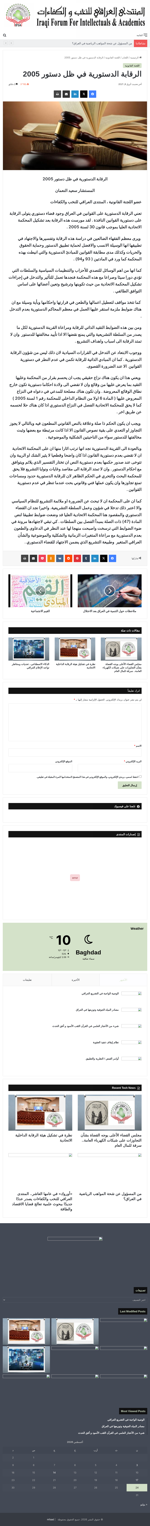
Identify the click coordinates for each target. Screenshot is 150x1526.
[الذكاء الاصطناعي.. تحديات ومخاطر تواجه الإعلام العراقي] (28, 649)
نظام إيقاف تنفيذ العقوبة (106, 1042)
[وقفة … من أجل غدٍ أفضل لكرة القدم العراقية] (123, 1387)
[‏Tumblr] (86, 558)
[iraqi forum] (75, 16)
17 (137, 1480)
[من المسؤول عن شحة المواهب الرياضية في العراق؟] (110, 1171)
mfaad (50, 1519)
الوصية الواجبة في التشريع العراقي (100, 993)
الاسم (138, 745)
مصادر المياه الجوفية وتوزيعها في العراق (97, 1009)
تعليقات (27, 980)
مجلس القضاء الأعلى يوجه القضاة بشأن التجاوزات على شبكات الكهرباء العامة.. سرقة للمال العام (122, 667)
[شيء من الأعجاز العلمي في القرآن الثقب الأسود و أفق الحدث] (131, 1031)
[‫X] (83, 94)
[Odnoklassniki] (51, 558)
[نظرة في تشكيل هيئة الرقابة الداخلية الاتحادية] (75, 649)
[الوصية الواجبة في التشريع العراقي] (131, 998)
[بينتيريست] (77, 558)
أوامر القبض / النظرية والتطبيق (102, 1058)
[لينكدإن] (75, 94)
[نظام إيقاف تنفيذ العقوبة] (131, 1047)
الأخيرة (76, 980)
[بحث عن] (4, 35)
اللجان (125, 57)
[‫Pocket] (42, 558)
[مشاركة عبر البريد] (66, 94)
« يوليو (143, 1504)
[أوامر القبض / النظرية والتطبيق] (131, 1063)
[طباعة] (57, 94)
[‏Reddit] (68, 558)
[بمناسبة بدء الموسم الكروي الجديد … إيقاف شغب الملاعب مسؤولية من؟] (123, 1331)
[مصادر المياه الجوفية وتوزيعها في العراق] (131, 1015)
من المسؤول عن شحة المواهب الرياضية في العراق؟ (106, 43)
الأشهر (123, 980)
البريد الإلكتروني (133, 761)
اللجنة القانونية (112, 57)
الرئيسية (134, 57)
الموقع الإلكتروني (63, 761)
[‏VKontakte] (59, 558)
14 (54, 1472)
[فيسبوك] (92, 94)
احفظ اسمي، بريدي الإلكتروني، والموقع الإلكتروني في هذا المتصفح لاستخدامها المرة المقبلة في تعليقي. (87, 776)
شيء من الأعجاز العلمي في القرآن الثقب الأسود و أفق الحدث (85, 1026)
